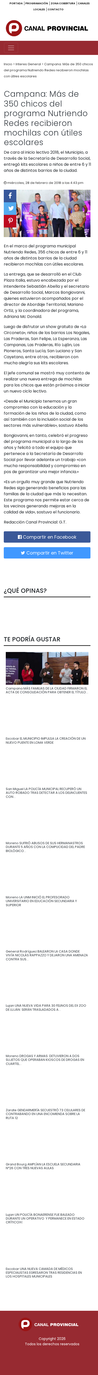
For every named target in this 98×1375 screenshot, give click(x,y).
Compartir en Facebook (49, 537)
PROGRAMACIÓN (36, 3)
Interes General (29, 64)
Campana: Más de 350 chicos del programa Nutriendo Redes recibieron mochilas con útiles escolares (48, 70)
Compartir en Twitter (49, 553)
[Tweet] (10, 208)
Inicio (8, 64)
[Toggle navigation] (11, 48)
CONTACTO (56, 9)
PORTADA (16, 3)
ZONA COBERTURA (63, 3)
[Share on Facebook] (10, 196)
